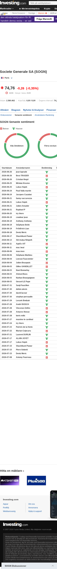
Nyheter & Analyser (33, 110)
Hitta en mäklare (11, 470)
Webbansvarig (9, 511)
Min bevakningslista (30, 9)
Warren (41, 13)
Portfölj (6, 508)
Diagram (15, 110)
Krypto (47, 9)
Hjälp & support (35, 511)
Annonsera (33, 508)
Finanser (51, 110)
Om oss (31, 504)
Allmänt (4, 110)
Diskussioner (6, 115)
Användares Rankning (44, 115)
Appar (5, 504)
